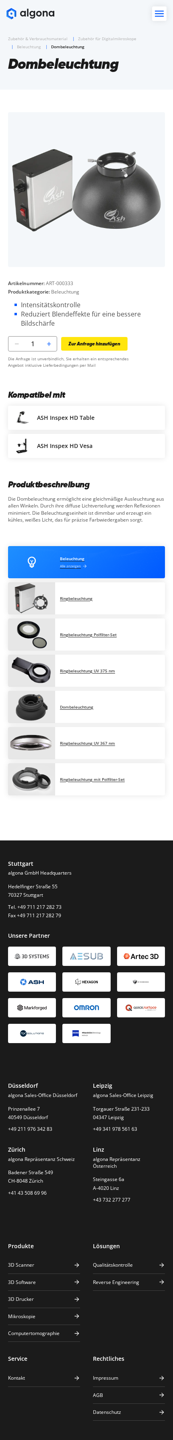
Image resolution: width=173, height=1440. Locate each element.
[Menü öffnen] (159, 13)
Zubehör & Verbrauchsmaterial (38, 38)
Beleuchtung (29, 46)
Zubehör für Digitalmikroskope (107, 38)
